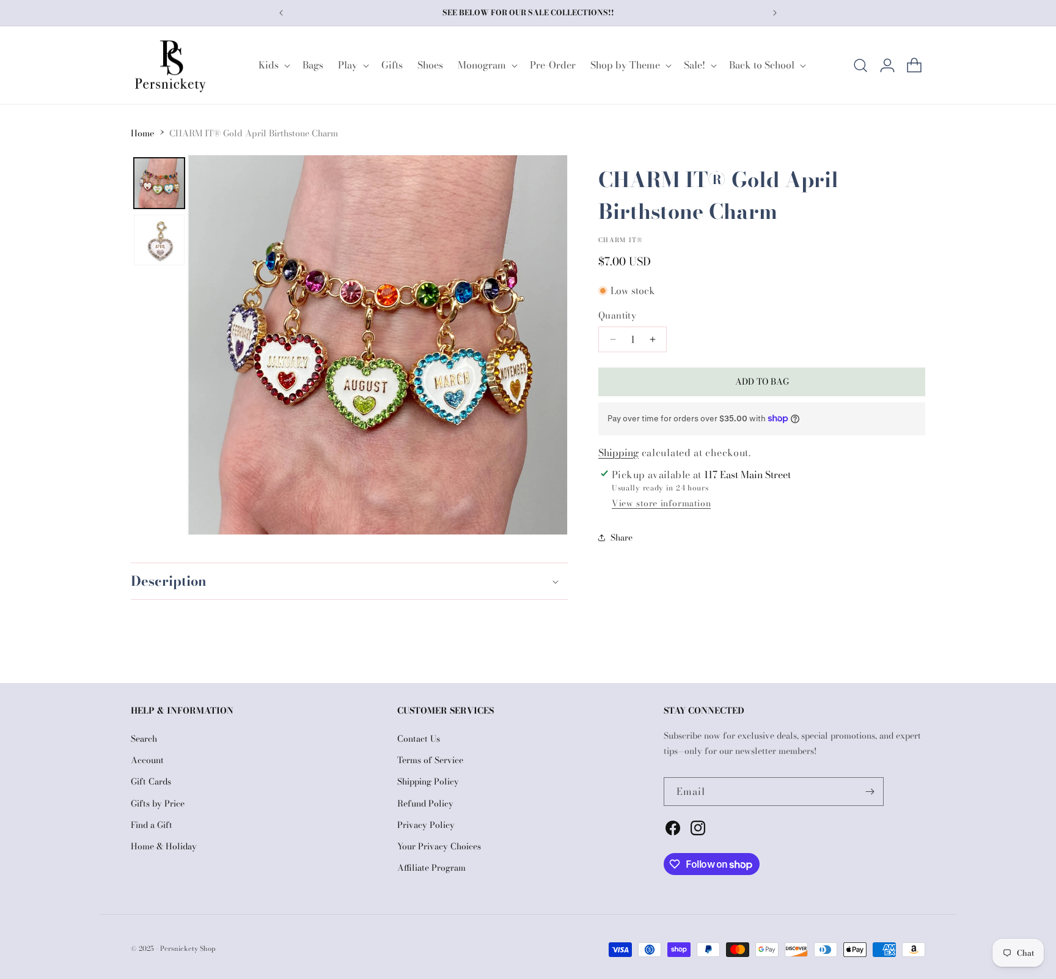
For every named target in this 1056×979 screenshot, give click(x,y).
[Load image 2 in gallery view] (159, 240)
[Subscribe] (869, 791)
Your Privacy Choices (439, 846)
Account (147, 760)
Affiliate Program (431, 867)
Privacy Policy (426, 825)
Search (144, 738)
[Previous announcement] (281, 12)
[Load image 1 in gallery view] (159, 183)
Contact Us (418, 738)
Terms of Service (430, 760)
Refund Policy (425, 803)
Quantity (617, 315)
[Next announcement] (774, 12)
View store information (661, 503)
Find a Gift (151, 825)
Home (142, 133)
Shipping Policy (428, 781)
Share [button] (621, 537)
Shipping (618, 452)
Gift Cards (151, 781)
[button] (273, 65)
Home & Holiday (164, 846)
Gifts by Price (158, 803)
